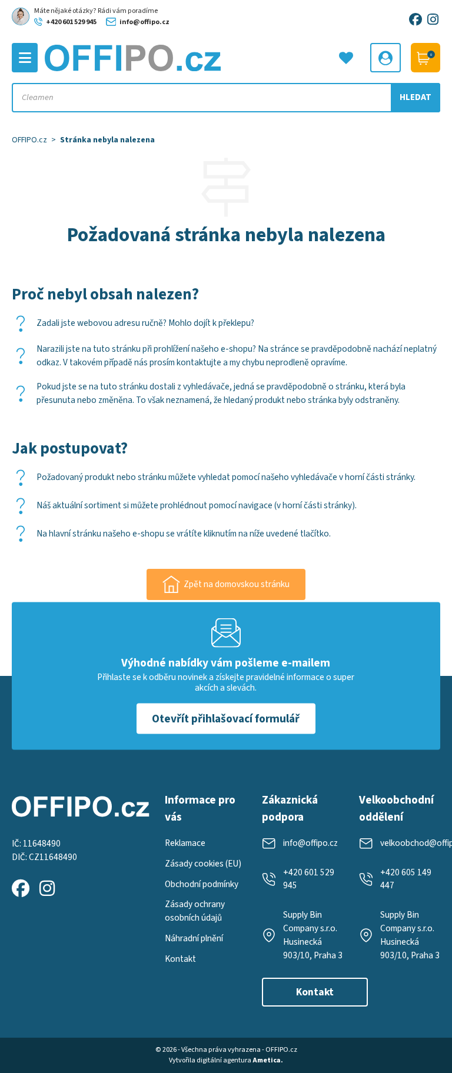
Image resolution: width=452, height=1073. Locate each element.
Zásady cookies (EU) (203, 863)
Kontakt (180, 958)
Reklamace (185, 843)
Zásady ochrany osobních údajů (195, 911)
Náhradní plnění (194, 938)
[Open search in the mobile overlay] (226, 97)
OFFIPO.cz (29, 140)
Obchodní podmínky (201, 884)
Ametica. (267, 1060)
